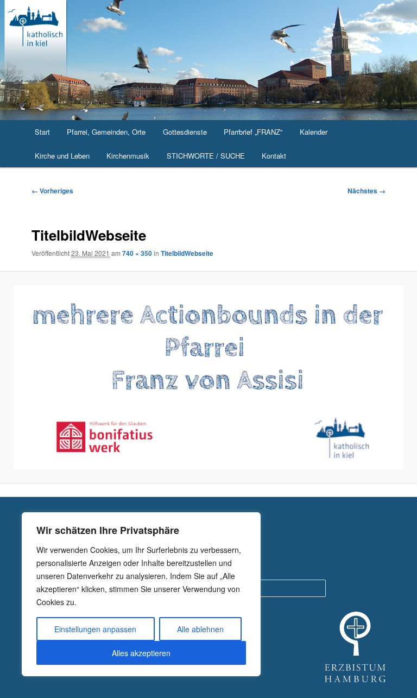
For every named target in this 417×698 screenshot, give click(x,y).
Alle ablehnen (200, 629)
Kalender (313, 132)
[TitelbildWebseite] (208, 377)
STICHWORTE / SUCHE (206, 155)
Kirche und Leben (62, 155)
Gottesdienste (185, 132)
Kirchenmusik (127, 155)
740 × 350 (137, 253)
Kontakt (274, 155)
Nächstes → (367, 191)
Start (42, 132)
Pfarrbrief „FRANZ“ (253, 132)
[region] (141, 594)
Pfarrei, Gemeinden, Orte (106, 132)
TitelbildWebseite (187, 253)
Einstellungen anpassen (95, 629)
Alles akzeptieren (141, 652)
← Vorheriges (52, 191)
